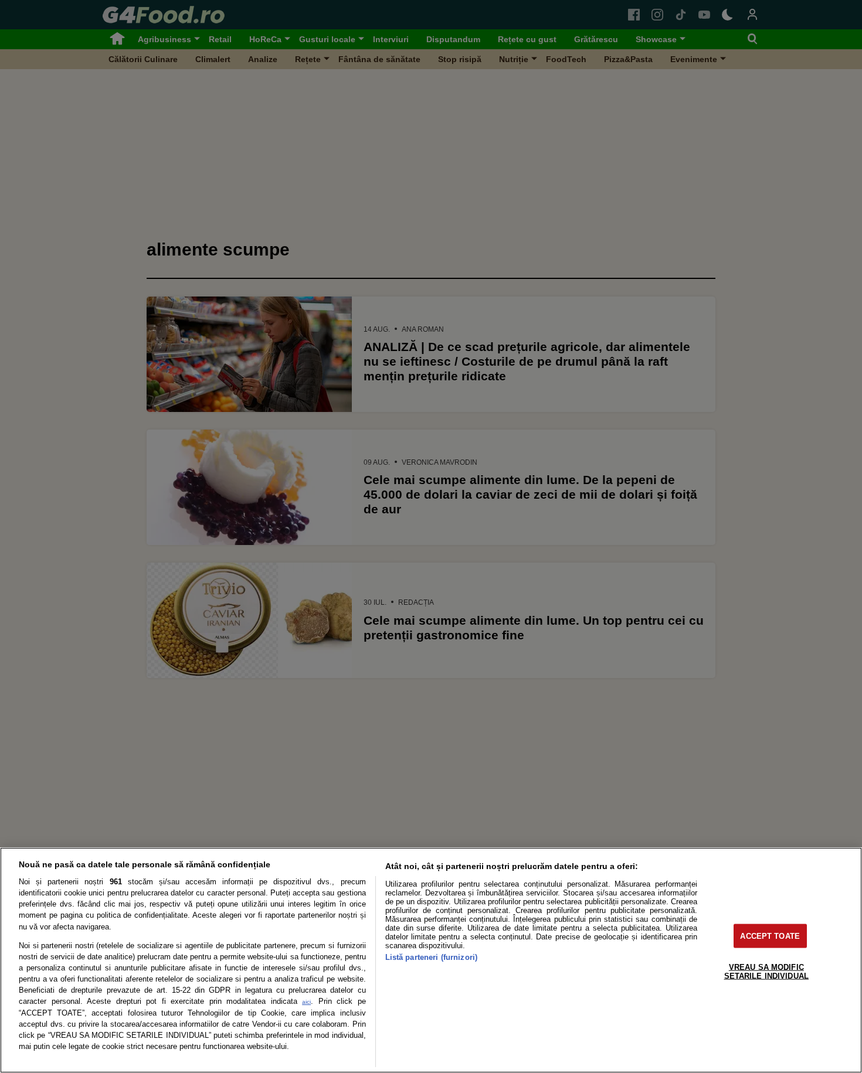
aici (306, 1002)
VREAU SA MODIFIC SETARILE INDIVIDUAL (766, 971)
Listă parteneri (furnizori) (431, 957)
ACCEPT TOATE (770, 935)
